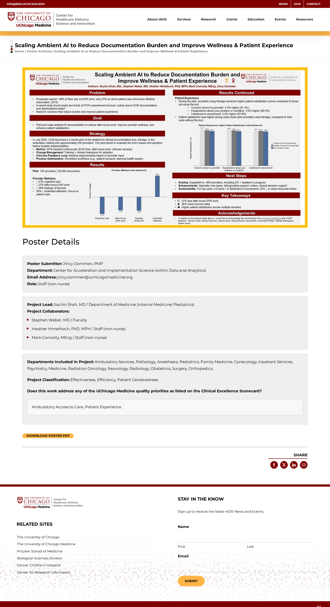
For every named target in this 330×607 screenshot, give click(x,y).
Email (183, 556)
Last (250, 546)
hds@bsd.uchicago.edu (26, 4)
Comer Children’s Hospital (39, 565)
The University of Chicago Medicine (46, 544)
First (181, 546)
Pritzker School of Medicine (39, 551)
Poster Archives (39, 51)
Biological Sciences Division (39, 558)
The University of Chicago (38, 537)
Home (19, 51)
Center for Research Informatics (43, 572)
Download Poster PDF (48, 436)
